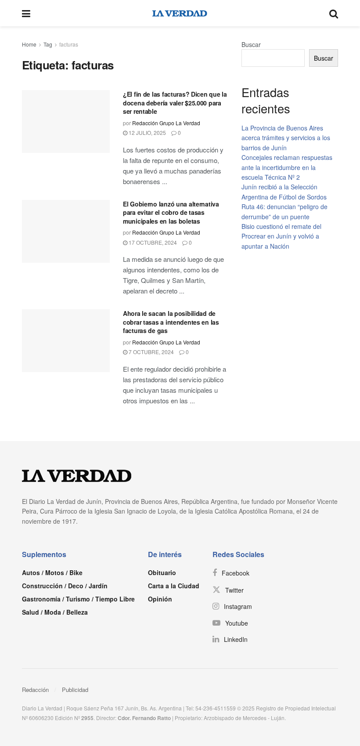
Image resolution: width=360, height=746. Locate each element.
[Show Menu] (26, 13)
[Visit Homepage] (179, 13)
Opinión (160, 598)
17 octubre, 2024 (152, 242)
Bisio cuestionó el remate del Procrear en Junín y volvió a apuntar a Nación (281, 236)
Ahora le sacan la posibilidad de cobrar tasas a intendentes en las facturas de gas (171, 322)
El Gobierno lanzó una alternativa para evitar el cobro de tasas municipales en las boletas (171, 212)
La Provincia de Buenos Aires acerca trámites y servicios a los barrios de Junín (285, 137)
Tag (47, 44)
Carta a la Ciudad (173, 585)
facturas (68, 44)
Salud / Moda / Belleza (55, 612)
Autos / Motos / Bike (52, 572)
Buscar (251, 44)
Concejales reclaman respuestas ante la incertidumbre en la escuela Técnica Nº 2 (286, 167)
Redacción (35, 689)
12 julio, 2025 (146, 132)
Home (29, 44)
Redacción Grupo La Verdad (166, 123)
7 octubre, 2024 (150, 351)
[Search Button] (333, 13)
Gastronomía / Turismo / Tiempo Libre (78, 598)
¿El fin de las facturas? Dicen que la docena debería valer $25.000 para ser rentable (175, 103)
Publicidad (75, 689)
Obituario (162, 572)
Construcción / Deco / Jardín (65, 585)
